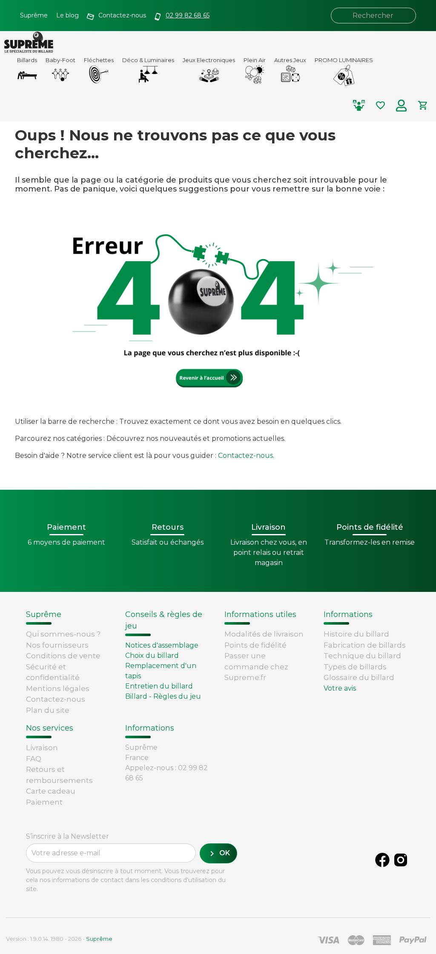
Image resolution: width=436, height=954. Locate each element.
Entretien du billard (159, 686)
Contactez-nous (245, 455)
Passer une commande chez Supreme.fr (256, 666)
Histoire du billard (356, 634)
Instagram (400, 859)
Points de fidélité (255, 645)
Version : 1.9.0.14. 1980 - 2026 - (59, 938)
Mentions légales (57, 688)
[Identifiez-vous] (401, 105)
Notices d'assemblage (161, 645)
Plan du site (47, 710)
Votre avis (340, 688)
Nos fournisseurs (57, 645)
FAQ (33, 758)
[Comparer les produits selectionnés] (359, 105)
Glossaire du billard (359, 677)
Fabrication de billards (365, 645)
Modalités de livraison (264, 634)
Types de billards (355, 667)
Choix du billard (152, 655)
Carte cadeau (50, 791)
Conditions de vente (63, 655)
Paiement (44, 802)
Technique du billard (362, 655)
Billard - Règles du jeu (163, 696)
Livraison (42, 747)
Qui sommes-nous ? (63, 634)
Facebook (382, 859)
